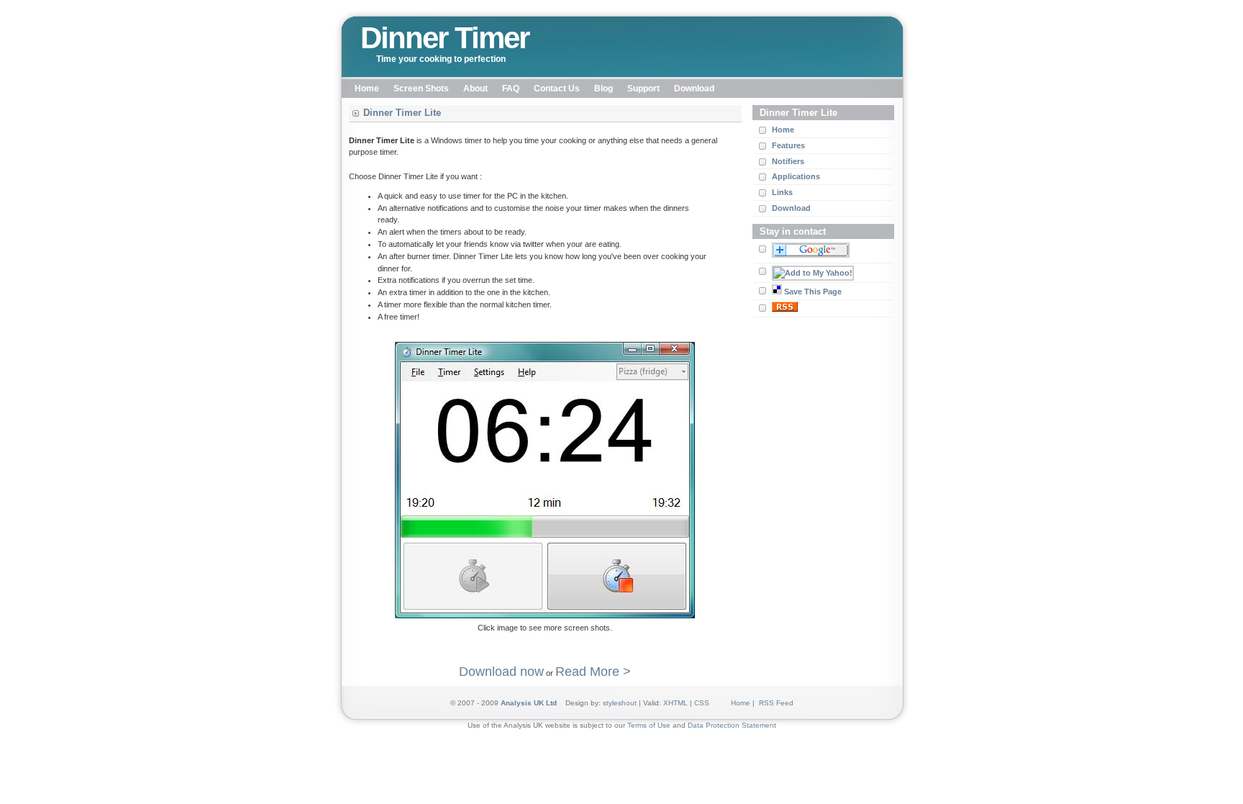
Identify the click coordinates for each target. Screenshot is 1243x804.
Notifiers (788, 161)
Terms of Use (648, 725)
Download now (501, 671)
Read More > (593, 671)
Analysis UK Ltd (529, 703)
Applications (796, 176)
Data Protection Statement (732, 725)
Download (791, 208)
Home (783, 129)
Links (782, 192)
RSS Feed (776, 703)
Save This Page (813, 291)
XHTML (675, 703)
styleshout (620, 703)
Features (788, 145)
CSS (701, 703)
